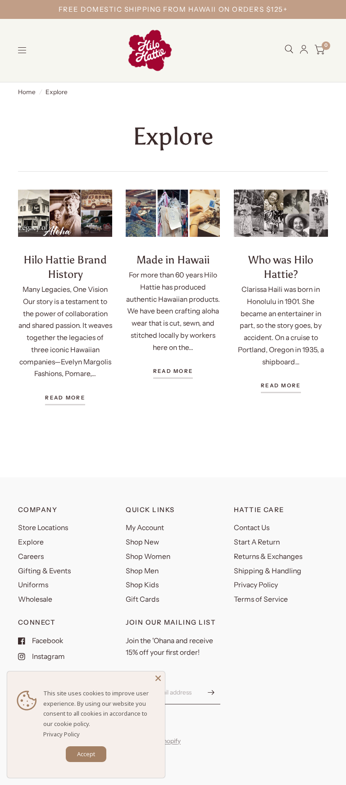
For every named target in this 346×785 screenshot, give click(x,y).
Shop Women (148, 556)
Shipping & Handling (267, 571)
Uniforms (33, 585)
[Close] (158, 678)
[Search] (289, 49)
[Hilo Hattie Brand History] (65, 213)
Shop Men (142, 571)
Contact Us (251, 527)
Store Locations (43, 527)
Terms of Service (261, 599)
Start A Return (257, 542)
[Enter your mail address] (211, 692)
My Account (145, 527)
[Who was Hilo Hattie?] (281, 213)
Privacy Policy (256, 585)
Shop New (142, 542)
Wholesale (35, 599)
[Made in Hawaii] (173, 213)
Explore (31, 542)
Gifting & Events (44, 571)
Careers (31, 556)
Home (27, 91)
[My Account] (303, 49)
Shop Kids (142, 585)
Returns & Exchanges (268, 556)
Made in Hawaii (173, 259)
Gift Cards (142, 599)
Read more (65, 398)
